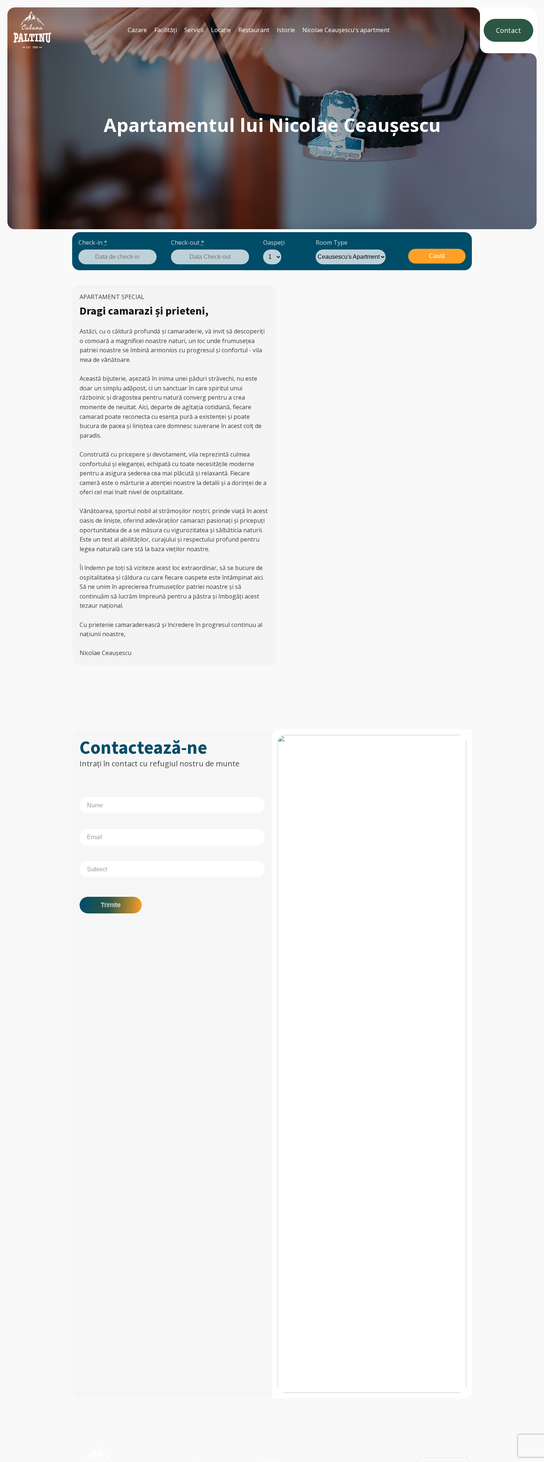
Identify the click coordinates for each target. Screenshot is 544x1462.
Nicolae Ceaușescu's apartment (346, 30)
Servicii (194, 30)
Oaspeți (274, 242)
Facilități (165, 30)
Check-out (187, 242)
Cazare (137, 30)
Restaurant (253, 30)
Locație (221, 30)
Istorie (286, 30)
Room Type (331, 242)
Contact (508, 30)
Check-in (92, 242)
